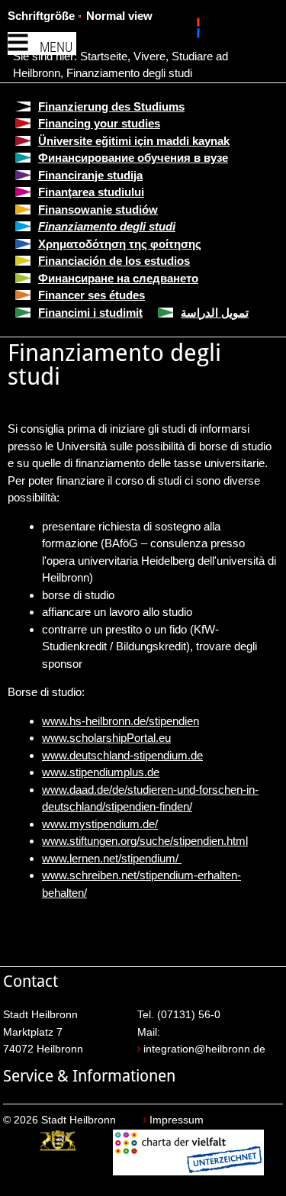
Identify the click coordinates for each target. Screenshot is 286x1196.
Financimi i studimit (90, 312)
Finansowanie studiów (98, 209)
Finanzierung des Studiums (111, 106)
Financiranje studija (90, 175)
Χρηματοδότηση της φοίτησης (119, 243)
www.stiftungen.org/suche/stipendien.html (145, 840)
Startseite (103, 56)
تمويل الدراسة (215, 312)
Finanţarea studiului (91, 191)
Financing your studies (99, 123)
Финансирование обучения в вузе (133, 157)
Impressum (176, 1120)
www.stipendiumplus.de (100, 772)
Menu (56, 47)
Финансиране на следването (118, 278)
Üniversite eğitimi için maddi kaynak (134, 140)
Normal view (119, 15)
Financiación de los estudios (114, 260)
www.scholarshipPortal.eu (106, 737)
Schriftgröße (41, 15)
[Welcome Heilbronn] (200, 30)
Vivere (149, 56)
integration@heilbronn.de (204, 1049)
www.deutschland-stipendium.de (122, 755)
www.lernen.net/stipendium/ (112, 858)
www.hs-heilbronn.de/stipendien (120, 720)
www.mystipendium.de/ (100, 823)
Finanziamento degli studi (129, 72)
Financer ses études (91, 295)
